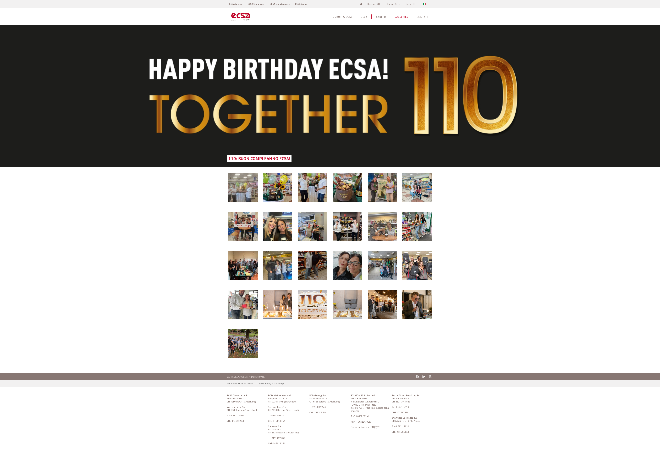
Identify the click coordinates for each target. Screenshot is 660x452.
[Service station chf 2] (312, 240)
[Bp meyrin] (417, 201)
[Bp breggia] (382, 279)
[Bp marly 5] (312, 201)
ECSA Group (301, 4)
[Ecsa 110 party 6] (417, 318)
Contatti (423, 17)
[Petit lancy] (243, 240)
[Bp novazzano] (243, 318)
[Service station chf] (347, 240)
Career (381, 17)
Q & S (364, 16)
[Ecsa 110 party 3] (278, 318)
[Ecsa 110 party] (382, 318)
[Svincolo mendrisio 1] (417, 240)
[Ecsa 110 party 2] (347, 318)
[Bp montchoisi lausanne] (417, 279)
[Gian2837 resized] (243, 357)
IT (427, 4)
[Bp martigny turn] (382, 240)
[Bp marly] (243, 201)
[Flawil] (243, 279)
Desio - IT (411, 4)
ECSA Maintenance (280, 4)
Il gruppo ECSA (342, 16)
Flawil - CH (393, 4)
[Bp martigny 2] (382, 201)
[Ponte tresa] (278, 240)
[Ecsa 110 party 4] (312, 318)
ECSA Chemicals (256, 4)
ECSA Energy (235, 4)
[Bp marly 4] (278, 201)
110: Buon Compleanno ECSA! (259, 158)
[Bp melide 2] (312, 279)
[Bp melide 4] (347, 279)
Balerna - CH (374, 4)
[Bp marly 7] (347, 201)
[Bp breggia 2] (278, 279)
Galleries (401, 16)
